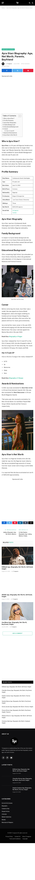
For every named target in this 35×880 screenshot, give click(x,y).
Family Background (9, 124)
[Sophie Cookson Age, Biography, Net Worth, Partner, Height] (6, 790)
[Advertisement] (17, 30)
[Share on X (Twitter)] (17, 70)
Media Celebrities (6, 817)
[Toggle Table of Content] (19, 115)
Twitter (14, 212)
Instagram (15, 210)
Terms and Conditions (15, 838)
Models (4, 819)
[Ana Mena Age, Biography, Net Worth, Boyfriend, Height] (17, 611)
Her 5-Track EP (10, 131)
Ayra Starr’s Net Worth (10, 135)
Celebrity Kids (5, 808)
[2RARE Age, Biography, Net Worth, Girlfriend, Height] (17, 583)
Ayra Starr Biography (10, 122)
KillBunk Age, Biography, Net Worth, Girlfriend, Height (16, 686)
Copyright (25, 838)
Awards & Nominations (10, 133)
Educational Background (11, 126)
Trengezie (9, 63)
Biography (4, 806)
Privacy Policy (9, 836)
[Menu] (3, 3)
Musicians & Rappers (8, 49)
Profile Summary (9, 120)
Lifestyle (4, 814)
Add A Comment (17, 633)
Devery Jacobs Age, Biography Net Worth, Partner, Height (17, 706)
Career (6, 129)
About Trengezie (26, 836)
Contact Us (17, 836)
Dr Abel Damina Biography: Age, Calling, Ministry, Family (25, 534)
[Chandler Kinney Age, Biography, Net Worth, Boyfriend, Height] (6, 781)
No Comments (26, 63)
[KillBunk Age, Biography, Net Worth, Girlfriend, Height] (17, 556)
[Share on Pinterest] (28, 70)
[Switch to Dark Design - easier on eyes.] (32, 3)
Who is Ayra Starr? (9, 118)
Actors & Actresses (7, 803)
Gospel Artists (6, 811)
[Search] (30, 3)
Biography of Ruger (15, 336)
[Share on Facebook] (7, 70)
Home (3, 8)
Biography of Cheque (16, 378)
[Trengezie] (17, 3)
